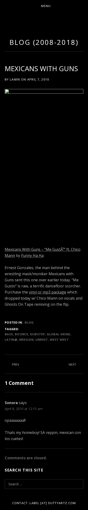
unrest (41, 339)
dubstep (37, 334)
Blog (29, 322)
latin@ (11, 339)
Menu (46, 6)
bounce (21, 334)
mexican (26, 339)
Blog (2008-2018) (43, 42)
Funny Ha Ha (32, 255)
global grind (59, 334)
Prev (15, 364)
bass (9, 334)
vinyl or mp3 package (47, 292)
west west (59, 339)
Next (72, 364)
